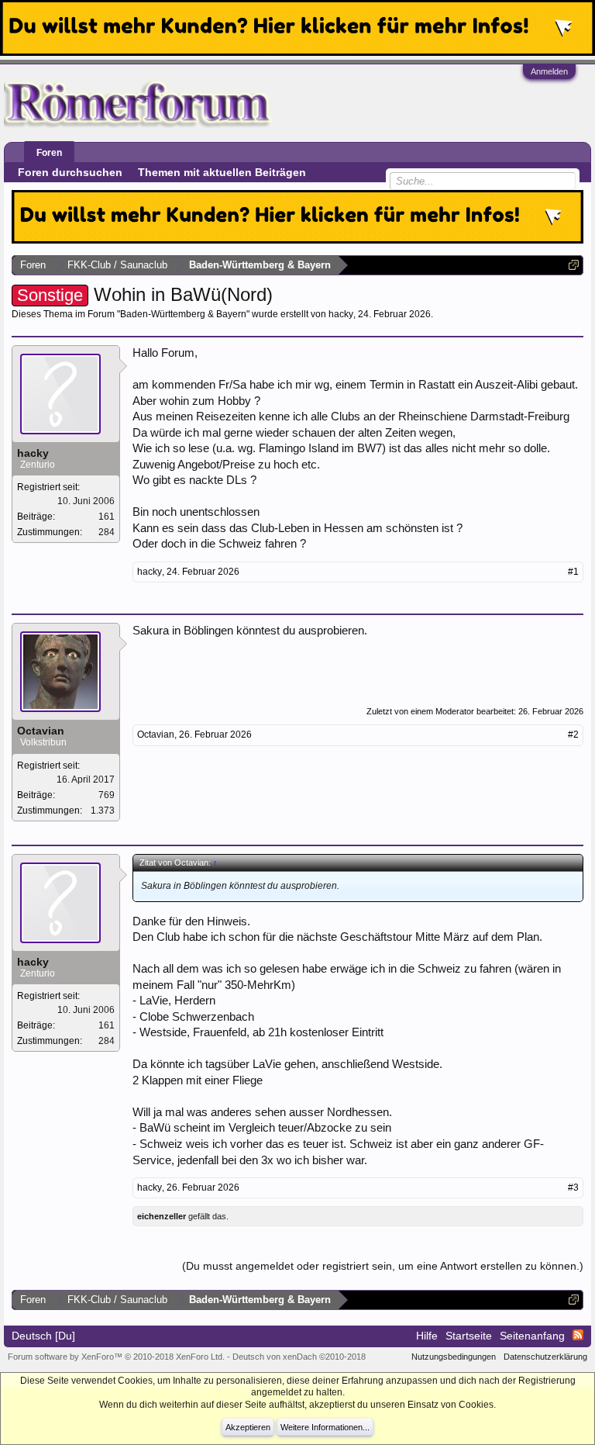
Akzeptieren (247, 1427)
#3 (573, 1187)
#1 (573, 571)
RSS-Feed (578, 1334)
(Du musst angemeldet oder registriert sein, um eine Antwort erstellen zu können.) (382, 1266)
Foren (49, 152)
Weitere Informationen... (325, 1427)
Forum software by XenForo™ (116, 1356)
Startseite (468, 1335)
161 (106, 516)
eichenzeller (161, 1216)
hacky (340, 314)
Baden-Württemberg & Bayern (183, 314)
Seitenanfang (532, 1335)
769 (106, 795)
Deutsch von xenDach (299, 1356)
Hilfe (427, 1335)
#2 (573, 734)
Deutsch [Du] (43, 1335)
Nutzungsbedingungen (453, 1356)
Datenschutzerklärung (545, 1356)
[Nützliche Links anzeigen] (574, 265)
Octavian (40, 730)
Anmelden (549, 71)
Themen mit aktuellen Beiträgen (222, 172)
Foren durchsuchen (70, 172)
